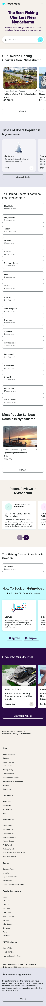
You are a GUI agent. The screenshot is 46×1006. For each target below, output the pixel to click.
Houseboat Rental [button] (9, 837)
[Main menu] (42, 4)
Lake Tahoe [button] (7, 905)
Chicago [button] (6, 920)
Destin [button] (5, 932)
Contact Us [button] (7, 789)
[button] (20, 78)
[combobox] (19, 40)
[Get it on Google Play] (31, 638)
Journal (6, 863)
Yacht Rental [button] (7, 845)
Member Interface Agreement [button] (13, 781)
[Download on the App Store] (14, 638)
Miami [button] (5, 897)
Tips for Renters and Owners (13, 884)
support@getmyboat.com (12, 956)
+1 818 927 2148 (9, 952)
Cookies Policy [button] (8, 774)
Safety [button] (5, 813)
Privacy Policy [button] (12, 990)
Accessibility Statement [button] (11, 777)
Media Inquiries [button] (8, 762)
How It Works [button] (7, 801)
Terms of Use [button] (22, 983)
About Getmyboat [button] (9, 754)
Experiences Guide (10, 877)
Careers (6, 758)
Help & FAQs (7, 948)
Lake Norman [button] (7, 924)
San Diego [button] (6, 908)
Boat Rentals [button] (7, 825)
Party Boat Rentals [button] (9, 857)
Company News (8, 869)
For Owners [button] (7, 805)
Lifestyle (6, 873)
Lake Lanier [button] (7, 901)
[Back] (20, 537)
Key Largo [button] (6, 928)
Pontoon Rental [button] (8, 841)
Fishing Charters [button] (9, 833)
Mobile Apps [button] (7, 809)
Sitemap (6, 785)
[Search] (40, 39)
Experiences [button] (8, 819)
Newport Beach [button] (8, 916)
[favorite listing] (36, 91)
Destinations (7, 881)
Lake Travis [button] (7, 912)
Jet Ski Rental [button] (8, 829)
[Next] (26, 537)
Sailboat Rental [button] (8, 849)
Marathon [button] (6, 936)
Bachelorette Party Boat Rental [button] (14, 853)
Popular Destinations (12, 891)
